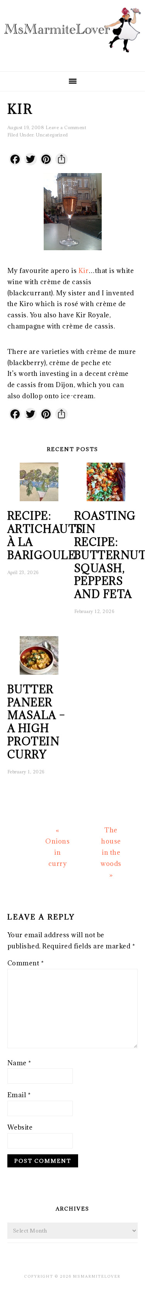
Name (19, 1063)
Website (20, 1127)
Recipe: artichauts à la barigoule (45, 535)
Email (19, 1095)
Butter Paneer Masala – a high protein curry (36, 721)
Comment (25, 963)
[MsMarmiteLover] (72, 58)
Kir (83, 270)
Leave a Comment (66, 127)
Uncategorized (52, 135)
